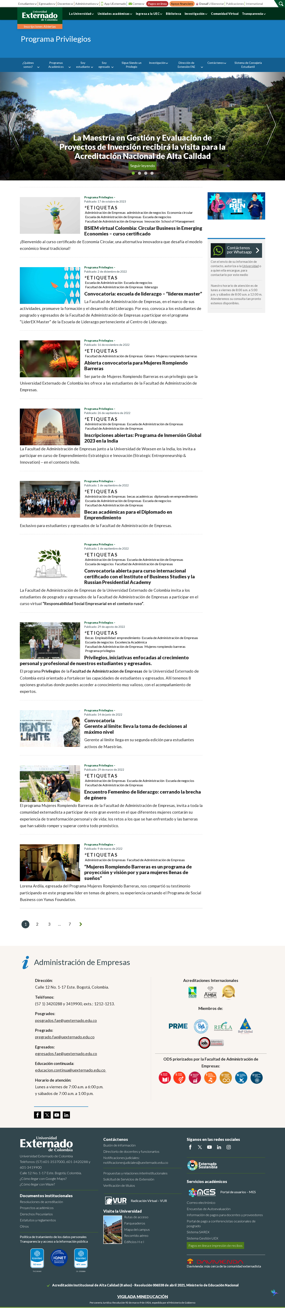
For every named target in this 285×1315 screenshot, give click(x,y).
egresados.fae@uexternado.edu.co (66, 1053)
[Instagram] (228, 1147)
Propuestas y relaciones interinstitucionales (135, 1173)
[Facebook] (190, 1147)
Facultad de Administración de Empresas (114, 221)
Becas (89, 638)
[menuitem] (29, 65)
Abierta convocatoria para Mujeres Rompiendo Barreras (136, 365)
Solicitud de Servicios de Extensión (128, 1179)
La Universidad (80, 13)
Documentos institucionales (46, 1195)
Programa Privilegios (98, 197)
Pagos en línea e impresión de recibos (215, 1245)
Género (149, 356)
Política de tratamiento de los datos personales (53, 1237)
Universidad (250, 266)
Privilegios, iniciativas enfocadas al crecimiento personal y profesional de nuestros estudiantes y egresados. (104, 660)
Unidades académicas (114, 13)
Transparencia (252, 13)
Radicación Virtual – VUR (149, 1201)
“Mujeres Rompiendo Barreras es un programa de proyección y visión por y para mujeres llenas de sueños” (138, 872)
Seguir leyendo (142, 165)
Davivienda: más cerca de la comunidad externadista (224, 1266)
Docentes (64, 3)
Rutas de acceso (136, 1217)
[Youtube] (209, 1147)
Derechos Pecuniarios (36, 1214)
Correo (137, 3)
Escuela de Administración (103, 282)
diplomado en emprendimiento (176, 496)
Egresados (46, 3)
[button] (18, 126)
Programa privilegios (100, 651)
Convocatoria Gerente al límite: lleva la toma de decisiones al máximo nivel (135, 726)
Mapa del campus (137, 1229)
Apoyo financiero (182, 4)
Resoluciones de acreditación (41, 1202)
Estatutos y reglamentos (38, 1220)
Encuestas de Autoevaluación (209, 1209)
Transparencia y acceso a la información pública (54, 1241)
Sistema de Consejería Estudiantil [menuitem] (248, 64)
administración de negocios (146, 212)
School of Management (177, 221)
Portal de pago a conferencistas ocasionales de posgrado (221, 1223)
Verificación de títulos (119, 1185)
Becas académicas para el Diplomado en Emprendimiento (128, 515)
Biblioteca (173, 13)
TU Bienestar (215, 3)
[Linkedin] (219, 1147)
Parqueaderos (134, 1223)
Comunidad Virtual (224, 13)
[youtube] (56, 1115)
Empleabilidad (105, 638)
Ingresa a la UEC (148, 13)
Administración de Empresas (105, 212)
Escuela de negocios (157, 217)
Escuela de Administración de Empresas (113, 217)
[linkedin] (66, 1115)
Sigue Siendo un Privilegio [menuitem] (131, 64)
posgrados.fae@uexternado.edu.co (66, 1020)
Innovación (152, 221)
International (254, 3)
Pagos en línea (157, 4)
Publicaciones (235, 3)
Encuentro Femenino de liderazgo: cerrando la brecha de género (142, 794)
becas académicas (140, 496)
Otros (24, 1226)
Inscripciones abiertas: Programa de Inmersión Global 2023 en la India (142, 438)
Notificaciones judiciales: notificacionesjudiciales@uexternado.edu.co (135, 1160)
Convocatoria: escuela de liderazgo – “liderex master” (143, 294)
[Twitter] (199, 1147)
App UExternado (115, 3)
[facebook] (37, 1115)
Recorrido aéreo (136, 1235)
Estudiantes (26, 3)
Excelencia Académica (131, 642)
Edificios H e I (134, 1242)
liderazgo (151, 287)
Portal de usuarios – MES (238, 1192)
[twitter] (47, 1115)
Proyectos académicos (37, 1208)
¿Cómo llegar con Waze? (37, 1184)
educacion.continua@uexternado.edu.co (70, 1070)
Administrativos (85, 3)
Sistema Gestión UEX (202, 1238)
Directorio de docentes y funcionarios (131, 1151)
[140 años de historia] (274, 1293)
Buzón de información (119, 1145)
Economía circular (180, 212)
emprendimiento (128, 638)
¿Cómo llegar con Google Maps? (43, 1178)
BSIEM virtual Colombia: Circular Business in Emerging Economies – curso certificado (143, 231)
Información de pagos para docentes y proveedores (225, 1215)
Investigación (195, 13)
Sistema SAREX (198, 1232)
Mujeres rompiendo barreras (176, 356)
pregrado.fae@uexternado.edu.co (65, 1036)
